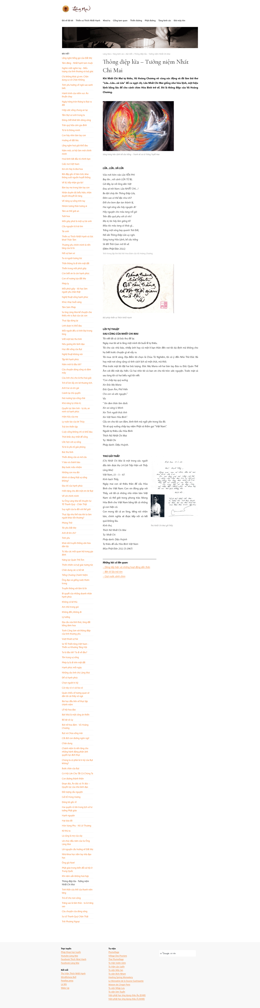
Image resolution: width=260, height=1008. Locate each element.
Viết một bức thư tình (72, 339)
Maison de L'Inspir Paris (119, 984)
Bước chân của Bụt (70, 768)
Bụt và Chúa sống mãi (72, 733)
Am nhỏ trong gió (70, 606)
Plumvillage (113, 952)
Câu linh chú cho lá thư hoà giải (76, 377)
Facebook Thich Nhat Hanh (73, 959)
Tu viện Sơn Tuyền (116, 991)
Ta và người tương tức (72, 258)
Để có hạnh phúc (70, 677)
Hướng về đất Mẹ (70, 140)
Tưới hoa (66, 216)
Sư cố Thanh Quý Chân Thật (75, 916)
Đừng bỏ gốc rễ (69, 802)
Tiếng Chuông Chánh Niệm (75, 574)
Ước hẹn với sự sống (71, 441)
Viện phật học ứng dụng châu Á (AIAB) (126, 998)
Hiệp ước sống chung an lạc (75, 110)
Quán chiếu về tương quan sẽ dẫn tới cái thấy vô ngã (75, 694)
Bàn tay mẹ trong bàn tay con (76, 187)
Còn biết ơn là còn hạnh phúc (75, 273)
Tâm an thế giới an (70, 211)
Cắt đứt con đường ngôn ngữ (75, 738)
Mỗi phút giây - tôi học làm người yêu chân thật (74, 290)
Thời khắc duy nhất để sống (75, 436)
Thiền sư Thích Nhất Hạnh (88, 20)
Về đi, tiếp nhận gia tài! (72, 182)
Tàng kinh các (164, 20)
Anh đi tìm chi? (69, 532)
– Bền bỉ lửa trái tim (113, 571)
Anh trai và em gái (70, 387)
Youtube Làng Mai (69, 955)
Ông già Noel (68, 862)
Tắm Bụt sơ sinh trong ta (73, 115)
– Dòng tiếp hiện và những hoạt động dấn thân (126, 567)
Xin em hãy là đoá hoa (72, 168)
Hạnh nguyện (68, 815)
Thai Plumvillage (116, 959)
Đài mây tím (179, 20)
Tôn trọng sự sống (70, 657)
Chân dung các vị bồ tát (73, 569)
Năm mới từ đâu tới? (71, 364)
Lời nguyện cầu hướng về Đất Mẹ (77, 849)
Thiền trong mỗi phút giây (74, 268)
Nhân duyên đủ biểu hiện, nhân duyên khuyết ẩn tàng (76, 194)
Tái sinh (65, 231)
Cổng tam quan (120, 20)
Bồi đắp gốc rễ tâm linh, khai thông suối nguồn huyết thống (76, 176)
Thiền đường (136, 20)
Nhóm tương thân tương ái (74, 206)
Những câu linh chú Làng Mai (76, 672)
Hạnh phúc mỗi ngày (72, 667)
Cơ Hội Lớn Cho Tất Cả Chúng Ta (77, 773)
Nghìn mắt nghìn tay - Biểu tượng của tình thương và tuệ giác (77, 70)
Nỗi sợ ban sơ (68, 253)
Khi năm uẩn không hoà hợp (75, 876)
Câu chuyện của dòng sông (74, 911)
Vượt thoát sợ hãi (70, 638)
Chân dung (67, 743)
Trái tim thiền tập (70, 426)
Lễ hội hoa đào (69, 709)
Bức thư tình (67, 452)
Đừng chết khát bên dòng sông (76, 120)
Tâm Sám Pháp (69, 307)
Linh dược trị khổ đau (72, 325)
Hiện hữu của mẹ (70, 416)
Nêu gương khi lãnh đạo (73, 344)
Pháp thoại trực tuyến (71, 952)
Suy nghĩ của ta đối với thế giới (76, 509)
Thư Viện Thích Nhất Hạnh (73, 973)
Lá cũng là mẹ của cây (72, 835)
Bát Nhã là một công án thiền (75, 714)
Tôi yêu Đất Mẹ (69, 527)
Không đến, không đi (72, 612)
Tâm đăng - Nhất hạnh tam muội (77, 62)
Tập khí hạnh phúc (70, 359)
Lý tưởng (66, 617)
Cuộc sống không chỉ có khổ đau (77, 431)
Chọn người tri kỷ (70, 682)
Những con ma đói (70, 472)
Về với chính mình (70, 495)
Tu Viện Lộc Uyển (116, 966)
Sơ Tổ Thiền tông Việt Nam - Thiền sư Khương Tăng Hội (75, 645)
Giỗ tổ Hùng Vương (71, 796)
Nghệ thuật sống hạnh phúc (75, 297)
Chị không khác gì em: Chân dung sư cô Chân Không (75, 78)
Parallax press (67, 980)
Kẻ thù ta (66, 830)
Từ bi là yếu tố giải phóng (73, 446)
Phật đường (150, 20)
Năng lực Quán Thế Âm (73, 559)
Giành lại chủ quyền (71, 392)
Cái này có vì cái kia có (72, 687)
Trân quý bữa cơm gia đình (74, 125)
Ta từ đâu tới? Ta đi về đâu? (74, 652)
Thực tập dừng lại (70, 320)
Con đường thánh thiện (73, 778)
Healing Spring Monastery (120, 977)
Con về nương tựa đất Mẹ (74, 278)
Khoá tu (106, 20)
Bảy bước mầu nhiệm (72, 467)
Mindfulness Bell (68, 977)
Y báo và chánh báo (71, 462)
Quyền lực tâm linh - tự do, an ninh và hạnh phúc (76, 410)
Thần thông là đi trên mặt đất (75, 263)
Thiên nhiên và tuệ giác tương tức (77, 564)
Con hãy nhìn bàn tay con (74, 135)
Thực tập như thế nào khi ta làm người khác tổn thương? (77, 516)
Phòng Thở (67, 522)
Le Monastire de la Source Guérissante (126, 980)
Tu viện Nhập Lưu (116, 988)
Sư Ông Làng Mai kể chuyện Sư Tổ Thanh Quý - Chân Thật (76, 502)
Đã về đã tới (67, 20)
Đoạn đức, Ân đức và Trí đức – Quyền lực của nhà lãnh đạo (76, 785)
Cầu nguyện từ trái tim (72, 226)
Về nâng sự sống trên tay (73, 200)
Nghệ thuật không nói (72, 354)
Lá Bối (64, 984)
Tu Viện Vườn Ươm (117, 962)
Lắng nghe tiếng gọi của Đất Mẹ (77, 57)
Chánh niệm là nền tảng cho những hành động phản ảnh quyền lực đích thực (75, 751)
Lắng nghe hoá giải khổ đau (75, 145)
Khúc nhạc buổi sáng (72, 302)
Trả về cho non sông (71, 897)
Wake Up (65, 987)
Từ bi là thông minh (71, 130)
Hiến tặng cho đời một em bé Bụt (77, 490)
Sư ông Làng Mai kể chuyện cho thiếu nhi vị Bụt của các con (77, 314)
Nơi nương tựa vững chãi (73, 398)
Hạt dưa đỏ (67, 820)
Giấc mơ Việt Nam (70, 163)
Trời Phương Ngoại (71, 921)
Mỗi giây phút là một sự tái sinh (77, 221)
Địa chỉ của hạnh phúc (72, 485)
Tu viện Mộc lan (115, 970)
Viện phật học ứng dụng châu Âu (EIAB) (127, 995)
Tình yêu (66, 537)
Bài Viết (65, 53)
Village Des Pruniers (117, 955)
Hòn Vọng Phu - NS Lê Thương (76, 825)
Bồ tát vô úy (67, 719)
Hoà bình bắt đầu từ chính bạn (76, 158)
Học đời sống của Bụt (72, 349)
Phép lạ (65, 283)
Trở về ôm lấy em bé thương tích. (77, 382)
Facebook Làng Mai (70, 962)
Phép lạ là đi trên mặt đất (73, 662)
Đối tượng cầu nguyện (72, 791)
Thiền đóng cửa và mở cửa (74, 457)
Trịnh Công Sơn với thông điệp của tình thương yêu (76, 632)
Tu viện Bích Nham (117, 973)
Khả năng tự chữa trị (71, 403)
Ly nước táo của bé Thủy (73, 421)
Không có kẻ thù (69, 601)
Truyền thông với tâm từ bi (74, 588)
